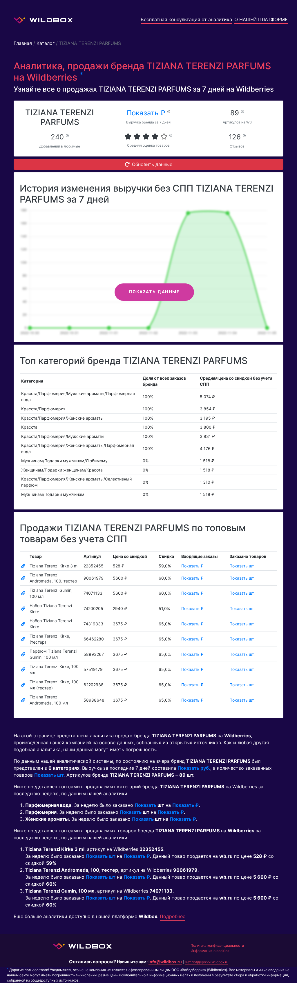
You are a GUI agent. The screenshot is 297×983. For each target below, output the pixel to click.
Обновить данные (152, 164)
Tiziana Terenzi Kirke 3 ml (54, 565)
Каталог (46, 43)
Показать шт (100, 856)
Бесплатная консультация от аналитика (186, 19)
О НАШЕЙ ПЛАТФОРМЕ (261, 19)
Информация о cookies (210, 951)
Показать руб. (194, 768)
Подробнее (172, 916)
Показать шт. (242, 565)
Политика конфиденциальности (217, 945)
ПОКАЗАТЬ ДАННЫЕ (154, 291)
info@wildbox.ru (165, 961)
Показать (145, 805)
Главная (23, 43)
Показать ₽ (147, 113)
